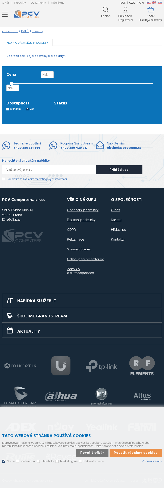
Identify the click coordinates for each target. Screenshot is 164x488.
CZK (132, 2)
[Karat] (101, 396)
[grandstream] (20, 396)
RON (141, 2)
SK (159, 2)
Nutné (11, 461)
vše (32, 108)
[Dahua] (61, 396)
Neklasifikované (93, 461)
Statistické (47, 461)
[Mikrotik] (20, 365)
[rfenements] (142, 365)
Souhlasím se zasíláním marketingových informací (37, 179)
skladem (15, 108)
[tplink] (101, 365)
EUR (123, 2)
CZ (148, 2)
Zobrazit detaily (152, 461)
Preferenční (28, 461)
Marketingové (69, 461)
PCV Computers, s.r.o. (27, 14)
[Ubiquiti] (61, 365)
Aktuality (28, 331)
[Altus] (142, 396)
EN (154, 2)
